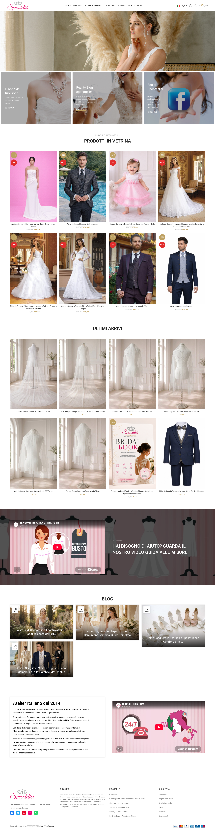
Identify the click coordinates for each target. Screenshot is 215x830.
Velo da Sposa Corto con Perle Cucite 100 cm (181, 412)
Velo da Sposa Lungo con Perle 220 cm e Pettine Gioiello (83, 412)
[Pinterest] (24, 813)
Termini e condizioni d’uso (119, 807)
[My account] (190, 5)
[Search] (195, 5)
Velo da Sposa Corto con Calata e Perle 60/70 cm (33, 491)
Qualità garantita (165, 803)
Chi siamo (113, 794)
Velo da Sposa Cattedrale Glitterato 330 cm (33, 412)
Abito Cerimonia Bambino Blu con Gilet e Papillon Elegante (181, 491)
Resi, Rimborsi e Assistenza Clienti (122, 816)
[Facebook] (12, 813)
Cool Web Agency (46, 826)
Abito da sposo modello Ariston (181, 306)
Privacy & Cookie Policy (118, 812)
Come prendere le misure (119, 803)
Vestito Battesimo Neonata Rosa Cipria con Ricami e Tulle (132, 224)
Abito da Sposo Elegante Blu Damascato (83, 224)
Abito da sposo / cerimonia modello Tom (132, 306)
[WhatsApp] (36, 813)
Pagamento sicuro (166, 799)
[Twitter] (18, 813)
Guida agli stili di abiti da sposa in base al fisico (127, 799)
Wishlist (162, 812)
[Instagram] (30, 813)
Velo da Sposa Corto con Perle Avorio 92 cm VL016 (132, 412)
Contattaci (163, 816)
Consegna (163, 794)
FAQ (161, 807)
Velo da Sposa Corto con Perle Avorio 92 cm (83, 491)
